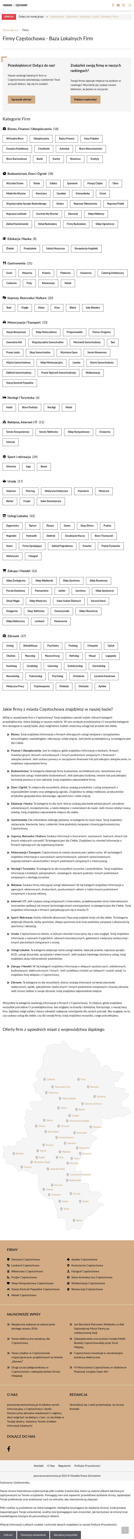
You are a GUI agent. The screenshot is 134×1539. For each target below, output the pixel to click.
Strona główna (10, 30)
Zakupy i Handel (19, 571)
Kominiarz (41, 193)
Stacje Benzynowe (16, 332)
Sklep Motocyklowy (46, 332)
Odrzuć (8, 1535)
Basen (44, 466)
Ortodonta (78, 676)
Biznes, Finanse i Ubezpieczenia (30, 129)
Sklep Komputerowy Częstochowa (32, 1283)
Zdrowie (13, 636)
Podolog (73, 646)
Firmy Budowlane (76, 224)
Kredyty (95, 159)
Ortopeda (92, 646)
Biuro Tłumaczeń (104, 536)
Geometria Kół (14, 342)
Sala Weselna (93, 308)
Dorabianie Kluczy (75, 536)
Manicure (104, 491)
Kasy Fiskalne (91, 139)
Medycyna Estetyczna (56, 491)
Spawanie (72, 183)
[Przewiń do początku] (125, 1530)
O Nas (51, 1465)
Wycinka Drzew (14, 183)
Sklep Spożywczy (105, 591)
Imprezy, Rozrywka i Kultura (27, 298)
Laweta (76, 363)
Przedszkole (30, 248)
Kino (57, 308)
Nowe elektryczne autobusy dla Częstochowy (31, 1340)
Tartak (36, 183)
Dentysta (83, 686)
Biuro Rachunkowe (16, 159)
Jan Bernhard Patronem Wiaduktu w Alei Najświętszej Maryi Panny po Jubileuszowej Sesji (99, 1328)
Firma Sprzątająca (32, 546)
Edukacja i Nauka (19, 239)
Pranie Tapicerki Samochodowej (58, 373)
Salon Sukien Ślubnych (69, 601)
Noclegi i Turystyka (21, 397)
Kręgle (24, 308)
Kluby (41, 308)
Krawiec (87, 546)
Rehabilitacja (30, 646)
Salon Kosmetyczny (50, 501)
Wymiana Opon (68, 352)
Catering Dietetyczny (112, 273)
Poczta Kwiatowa (15, 591)
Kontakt (74, 1409)
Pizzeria (46, 273)
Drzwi (103, 193)
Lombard (39, 621)
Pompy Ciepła (95, 183)
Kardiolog (11, 666)
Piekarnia (65, 273)
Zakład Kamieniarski (17, 224)
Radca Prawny (66, 139)
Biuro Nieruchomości (90, 149)
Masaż (92, 656)
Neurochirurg (52, 656)
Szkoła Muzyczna (55, 248)
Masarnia (27, 273)
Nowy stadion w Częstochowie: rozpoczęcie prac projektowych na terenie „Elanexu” (37, 1357)
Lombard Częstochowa (25, 1265)
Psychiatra (53, 646)
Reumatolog (12, 676)
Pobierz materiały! (85, 99)
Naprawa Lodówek (16, 214)
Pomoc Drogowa (101, 332)
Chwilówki (44, 149)
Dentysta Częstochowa (25, 1259)
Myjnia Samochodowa (18, 363)
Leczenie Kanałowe (104, 676)
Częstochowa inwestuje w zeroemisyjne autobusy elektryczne (98, 1355)
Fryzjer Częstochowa (24, 1277)
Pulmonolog (35, 676)
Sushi (9, 273)
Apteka (102, 686)
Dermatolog (98, 666)
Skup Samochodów (40, 352)
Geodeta (61, 193)
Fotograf (33, 556)
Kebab (68, 283)
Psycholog (57, 676)
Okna (115, 183)
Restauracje (48, 283)
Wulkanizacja (93, 373)
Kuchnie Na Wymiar (47, 214)
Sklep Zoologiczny (15, 581)
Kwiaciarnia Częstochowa (87, 1265)
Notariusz (75, 159)
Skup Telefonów (36, 611)
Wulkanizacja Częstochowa (88, 1283)
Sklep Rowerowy (98, 581)
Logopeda (111, 656)
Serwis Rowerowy (97, 352)
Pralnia (107, 526)
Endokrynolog (75, 666)
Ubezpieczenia (41, 139)
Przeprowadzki (75, 332)
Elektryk (51, 536)
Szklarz (53, 183)
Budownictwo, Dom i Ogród (27, 174)
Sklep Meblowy (96, 214)
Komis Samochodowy (102, 363)
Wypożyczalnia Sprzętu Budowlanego (26, 204)
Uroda (12, 481)
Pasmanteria (41, 591)
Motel (69, 407)
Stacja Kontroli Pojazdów (19, 383)
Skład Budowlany (47, 224)
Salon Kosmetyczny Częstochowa (91, 1277)
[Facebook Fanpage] (112, 5)
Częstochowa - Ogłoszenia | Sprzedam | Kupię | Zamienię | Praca (84, 17)
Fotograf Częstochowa (85, 1271)
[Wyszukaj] (124, 6)
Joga (28, 466)
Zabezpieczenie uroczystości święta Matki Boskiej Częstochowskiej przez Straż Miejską (99, 1343)
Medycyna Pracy (15, 686)
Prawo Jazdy (13, 352)
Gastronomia (16, 263)
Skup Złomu (87, 526)
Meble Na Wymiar (16, 193)
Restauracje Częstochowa (87, 1289)
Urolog (9, 646)
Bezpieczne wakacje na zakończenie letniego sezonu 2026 (33, 1326)
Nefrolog (74, 656)
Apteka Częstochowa (84, 1259)
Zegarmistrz (12, 526)
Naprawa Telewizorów (85, 204)
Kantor (56, 159)
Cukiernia (11, 283)
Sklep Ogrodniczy (105, 224)
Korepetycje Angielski (86, 248)
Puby (29, 283)
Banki (40, 159)
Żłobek (10, 248)
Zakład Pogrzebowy (62, 546)
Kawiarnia (85, 273)
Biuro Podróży (30, 407)
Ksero (9, 546)
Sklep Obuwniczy (88, 611)
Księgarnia (12, 611)
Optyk (111, 646)
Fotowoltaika (83, 193)
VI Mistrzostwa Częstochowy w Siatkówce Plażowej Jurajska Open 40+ (100, 1369)
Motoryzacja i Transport (24, 322)
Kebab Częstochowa (23, 1295)
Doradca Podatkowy (17, 149)
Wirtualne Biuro (15, 139)
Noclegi (51, 407)
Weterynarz (12, 556)
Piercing (30, 491)
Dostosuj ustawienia (33, 1535)
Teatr (9, 308)
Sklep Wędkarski (44, 581)
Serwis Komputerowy (17, 432)
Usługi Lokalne (18, 516)
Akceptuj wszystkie (65, 1535)
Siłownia (11, 466)
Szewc (67, 526)
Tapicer (32, 526)
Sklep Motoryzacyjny (51, 363)
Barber (9, 501)
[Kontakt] (118, 5)
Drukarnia (104, 432)
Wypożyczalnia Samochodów (48, 342)
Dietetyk (64, 686)
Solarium (11, 491)
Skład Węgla (13, 601)
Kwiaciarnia (60, 621)
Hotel (9, 407)
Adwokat (64, 149)
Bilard (73, 308)
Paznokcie (83, 491)
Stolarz (60, 204)
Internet (10, 442)
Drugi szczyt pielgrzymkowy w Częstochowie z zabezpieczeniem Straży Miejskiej (36, 1371)
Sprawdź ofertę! (22, 99)
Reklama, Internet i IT (22, 422)
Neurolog (30, 656)
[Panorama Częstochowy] (15, 5)
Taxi (113, 342)
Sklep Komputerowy (79, 432)
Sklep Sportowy (71, 581)
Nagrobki (11, 536)
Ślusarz (50, 526)
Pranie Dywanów (111, 546)
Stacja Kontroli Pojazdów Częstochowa (35, 1289)
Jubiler (61, 591)
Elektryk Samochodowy (18, 373)
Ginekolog (32, 666)
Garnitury (80, 591)
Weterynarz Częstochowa (27, 1271)
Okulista (10, 656)
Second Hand (98, 601)
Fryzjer (27, 501)
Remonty (73, 214)
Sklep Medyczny (38, 601)
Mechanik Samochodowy (87, 342)
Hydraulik (31, 536)
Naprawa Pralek (115, 204)
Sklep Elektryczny (15, 621)
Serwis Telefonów (48, 432)
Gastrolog (52, 666)
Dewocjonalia (61, 611)
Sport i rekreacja (19, 457)
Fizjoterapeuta (42, 686)
